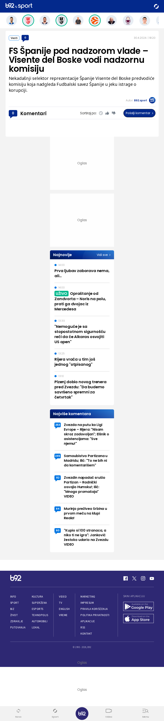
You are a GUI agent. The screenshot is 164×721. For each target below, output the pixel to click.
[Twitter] (134, 578)
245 (57, 456)
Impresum (87, 603)
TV (60, 603)
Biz (12, 609)
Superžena (39, 603)
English (64, 609)
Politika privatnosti (95, 615)
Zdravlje (16, 621)
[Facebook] (125, 578)
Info (13, 596)
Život (14, 615)
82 (57, 477)
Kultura (37, 596)
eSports (37, 609)
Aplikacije (88, 621)
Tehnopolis (40, 615)
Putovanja (18, 627)
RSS (83, 627)
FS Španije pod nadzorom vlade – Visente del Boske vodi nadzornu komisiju (78, 60)
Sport (14, 603)
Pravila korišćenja (94, 609)
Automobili (39, 621)
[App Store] (138, 619)
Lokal (36, 627)
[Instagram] (143, 578)
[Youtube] (152, 578)
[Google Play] (138, 607)
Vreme (63, 615)
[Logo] (19, 6)
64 (58, 508)
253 (57, 425)
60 (57, 530)
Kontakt (86, 633)
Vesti (14, 38)
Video (63, 596)
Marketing (88, 596)
